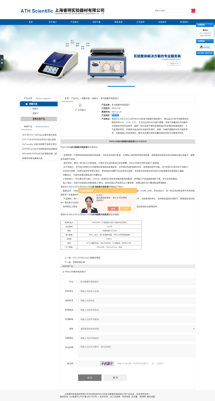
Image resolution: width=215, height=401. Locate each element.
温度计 (35, 113)
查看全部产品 (39, 119)
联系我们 (184, 22)
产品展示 (74, 22)
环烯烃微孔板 (79, 262)
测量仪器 (33, 104)
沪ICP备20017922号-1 (89, 397)
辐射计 (35, 109)
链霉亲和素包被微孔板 (32, 158)
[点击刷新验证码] (107, 363)
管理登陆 (126, 397)
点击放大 (82, 110)
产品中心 (75, 98)
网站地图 (151, 397)
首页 (31, 22)
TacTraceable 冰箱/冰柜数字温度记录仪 (39, 144)
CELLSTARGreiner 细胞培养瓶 (86, 258)
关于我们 (53, 22)
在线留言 (162, 22)
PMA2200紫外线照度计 (75, 272)
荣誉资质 (118, 22)
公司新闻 (140, 22)
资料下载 (96, 22)
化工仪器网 (115, 397)
